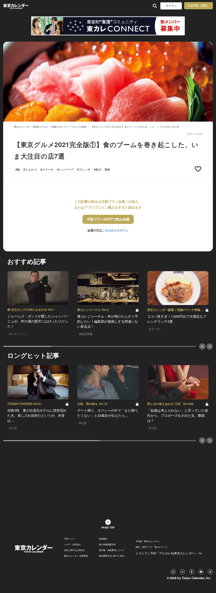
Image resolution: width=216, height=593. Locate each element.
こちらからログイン (115, 230)
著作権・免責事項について (111, 550)
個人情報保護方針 (107, 544)
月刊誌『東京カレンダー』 (148, 541)
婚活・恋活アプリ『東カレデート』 (152, 547)
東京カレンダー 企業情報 (76, 556)
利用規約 (103, 539)
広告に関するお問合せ (74, 550)
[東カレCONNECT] (108, 25)
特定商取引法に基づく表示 (111, 556)
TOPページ (69, 539)
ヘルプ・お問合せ (72, 544)
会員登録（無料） (198, 5)
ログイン (171, 5)
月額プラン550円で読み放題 (108, 219)
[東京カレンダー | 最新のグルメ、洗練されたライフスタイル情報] (21, 6)
